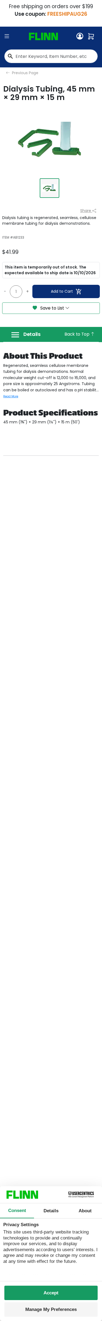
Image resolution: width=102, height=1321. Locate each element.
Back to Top (77, 334)
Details (32, 334)
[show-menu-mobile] (6, 36)
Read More (10, 396)
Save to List (52, 308)
